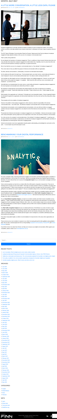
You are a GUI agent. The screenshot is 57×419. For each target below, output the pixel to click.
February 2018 (5, 336)
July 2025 (4, 278)
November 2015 (6, 372)
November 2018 (6, 330)
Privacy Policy (35, 415)
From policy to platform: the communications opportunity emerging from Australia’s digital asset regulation (26, 258)
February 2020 (5, 310)
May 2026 (4, 270)
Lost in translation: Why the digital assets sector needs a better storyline (19, 252)
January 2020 (5, 312)
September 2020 (6, 304)
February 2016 (5, 370)
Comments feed (6, 405)
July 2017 (4, 348)
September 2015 (6, 376)
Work (36, 2)
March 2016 (5, 368)
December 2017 (6, 340)
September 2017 (6, 344)
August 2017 (5, 346)
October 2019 (5, 318)
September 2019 (6, 320)
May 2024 (4, 286)
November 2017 (6, 342)
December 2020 (6, 302)
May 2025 (4, 282)
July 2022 (4, 300)
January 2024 (5, 290)
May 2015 (4, 382)
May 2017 (4, 352)
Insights (42, 2)
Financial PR (46, 222)
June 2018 (4, 332)
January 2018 (5, 338)
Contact (53, 4)
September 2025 (6, 276)
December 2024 (6, 284)
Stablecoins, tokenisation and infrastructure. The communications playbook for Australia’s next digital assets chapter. (29, 256)
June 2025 (4, 280)
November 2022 (6, 298)
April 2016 (4, 366)
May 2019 (4, 326)
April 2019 (4, 328)
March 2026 (5, 272)
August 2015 (5, 378)
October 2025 (5, 274)
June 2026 (4, 268)
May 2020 (4, 306)
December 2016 (6, 360)
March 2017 (5, 356)
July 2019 (4, 322)
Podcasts (4, 394)
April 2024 (4, 288)
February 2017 (5, 358)
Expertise (29, 2)
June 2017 (4, 350)
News (3, 392)
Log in (3, 401)
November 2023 (6, 292)
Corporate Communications (36, 222)
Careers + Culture (49, 2)
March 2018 (5, 334)
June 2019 (4, 324)
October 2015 (5, 374)
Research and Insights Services (24, 194)
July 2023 (4, 294)
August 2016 (5, 364)
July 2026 (4, 266)
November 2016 (6, 362)
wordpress (21, 7)
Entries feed (5, 403)
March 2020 (5, 308)
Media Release (5, 390)
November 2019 (6, 316)
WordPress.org (5, 407)
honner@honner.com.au (22, 228)
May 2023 (4, 296)
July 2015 (4, 380)
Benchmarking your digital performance (22, 134)
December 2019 (6, 314)
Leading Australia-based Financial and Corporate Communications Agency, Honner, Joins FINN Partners (26, 254)
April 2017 (4, 354)
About (22, 2)
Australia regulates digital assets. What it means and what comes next (18, 260)
